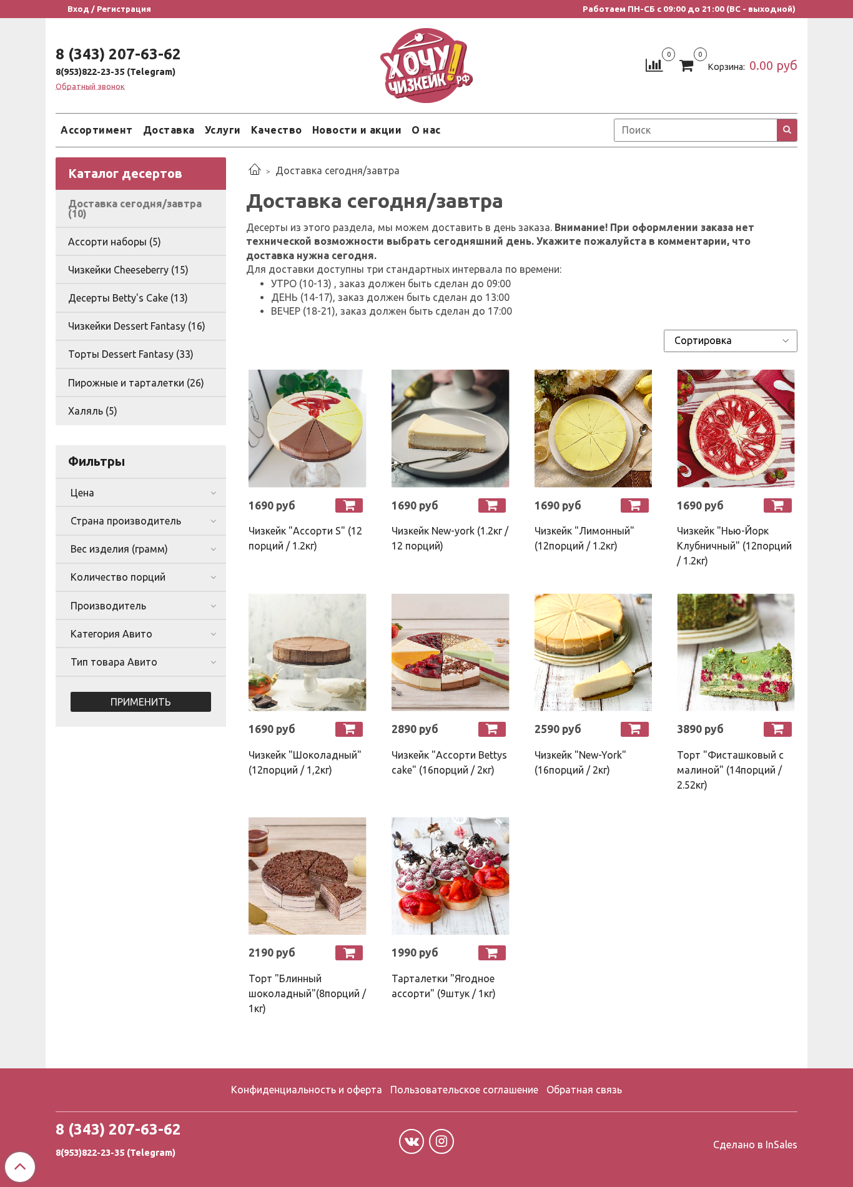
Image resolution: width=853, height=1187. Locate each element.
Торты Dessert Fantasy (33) (131, 354)
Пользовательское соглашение (464, 1089)
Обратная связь (584, 1089)
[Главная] (255, 170)
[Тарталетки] (451, 876)
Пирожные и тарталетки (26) (136, 382)
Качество (276, 129)
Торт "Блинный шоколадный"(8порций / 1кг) (307, 993)
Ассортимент (97, 129)
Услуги (223, 129)
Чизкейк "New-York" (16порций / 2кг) (580, 762)
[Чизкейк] (308, 429)
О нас (426, 129)
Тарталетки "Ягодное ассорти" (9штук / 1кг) (444, 986)
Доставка (169, 129)
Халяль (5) (92, 410)
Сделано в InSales (755, 1145)
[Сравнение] (654, 64)
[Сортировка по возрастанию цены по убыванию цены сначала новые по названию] (730, 341)
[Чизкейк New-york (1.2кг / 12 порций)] (451, 429)
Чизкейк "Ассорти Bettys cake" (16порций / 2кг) (449, 762)
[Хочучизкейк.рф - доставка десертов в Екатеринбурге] (426, 63)
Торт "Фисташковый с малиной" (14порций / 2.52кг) (730, 770)
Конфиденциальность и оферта (306, 1089)
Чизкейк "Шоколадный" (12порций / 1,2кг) (305, 762)
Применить (141, 701)
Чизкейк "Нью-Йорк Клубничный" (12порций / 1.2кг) (734, 545)
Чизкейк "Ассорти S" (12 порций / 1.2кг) (305, 538)
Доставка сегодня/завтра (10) (135, 208)
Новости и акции (357, 129)
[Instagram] (441, 1141)
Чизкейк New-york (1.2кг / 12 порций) (450, 538)
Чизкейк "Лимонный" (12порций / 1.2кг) (584, 538)
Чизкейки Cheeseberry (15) (128, 269)
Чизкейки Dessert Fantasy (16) (136, 326)
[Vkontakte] (411, 1141)
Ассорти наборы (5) (114, 241)
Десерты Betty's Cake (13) (128, 297)
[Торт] (736, 652)
